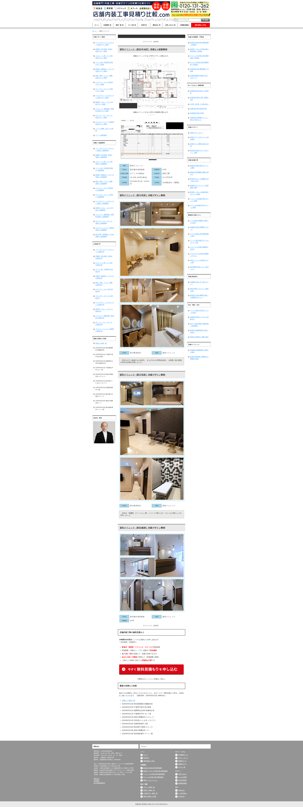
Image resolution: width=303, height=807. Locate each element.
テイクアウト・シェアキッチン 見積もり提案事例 (104, 202)
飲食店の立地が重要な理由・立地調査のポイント (199, 296)
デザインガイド (183, 758)
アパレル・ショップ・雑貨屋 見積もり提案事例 (104, 229)
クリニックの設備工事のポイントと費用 (199, 200)
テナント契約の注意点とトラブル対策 (199, 311)
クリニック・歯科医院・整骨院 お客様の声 (104, 317)
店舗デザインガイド (196, 133)
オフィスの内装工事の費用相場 (153, 777)
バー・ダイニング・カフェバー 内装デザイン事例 (104, 44)
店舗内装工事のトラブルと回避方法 (199, 318)
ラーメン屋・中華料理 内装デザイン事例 (104, 63)
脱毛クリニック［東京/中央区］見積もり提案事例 (143, 49)
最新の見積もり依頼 (149, 796)
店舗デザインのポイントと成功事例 (199, 138)
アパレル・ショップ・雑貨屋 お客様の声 (104, 330)
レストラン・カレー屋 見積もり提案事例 (104, 189)
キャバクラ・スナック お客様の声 (104, 297)
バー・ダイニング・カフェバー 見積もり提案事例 (104, 149)
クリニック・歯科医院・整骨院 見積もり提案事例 (104, 216)
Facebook (181, 796)
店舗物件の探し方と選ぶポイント (199, 283)
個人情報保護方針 (99, 783)
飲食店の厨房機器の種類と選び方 (199, 173)
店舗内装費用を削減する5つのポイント (199, 77)
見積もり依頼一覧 (128, 700)
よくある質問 (182, 777)
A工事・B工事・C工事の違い (199, 104)
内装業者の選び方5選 (197, 113)
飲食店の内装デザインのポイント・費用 (199, 151)
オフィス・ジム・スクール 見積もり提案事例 (103, 222)
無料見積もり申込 (200, 25)
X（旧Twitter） (182, 793)
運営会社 (96, 779)
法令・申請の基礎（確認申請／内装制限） (199, 325)
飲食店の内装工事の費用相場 (152, 768)
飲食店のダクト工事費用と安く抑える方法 (199, 180)
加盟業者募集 (184, 25)
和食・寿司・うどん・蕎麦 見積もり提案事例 (103, 182)
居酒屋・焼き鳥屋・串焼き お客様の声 (103, 257)
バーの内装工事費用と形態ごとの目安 (199, 222)
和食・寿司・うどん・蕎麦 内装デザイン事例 (103, 77)
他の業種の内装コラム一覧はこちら (199, 268)
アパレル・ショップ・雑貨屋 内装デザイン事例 (104, 123)
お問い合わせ (182, 774)
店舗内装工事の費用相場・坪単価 (199, 70)
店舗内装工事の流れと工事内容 (199, 92)
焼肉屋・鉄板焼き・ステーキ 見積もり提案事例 (104, 176)
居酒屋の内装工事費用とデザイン (199, 228)
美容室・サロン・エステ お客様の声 (104, 310)
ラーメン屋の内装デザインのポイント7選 (199, 241)
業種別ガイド (182, 761)
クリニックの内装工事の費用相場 (154, 774)
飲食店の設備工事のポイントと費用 (199, 167)
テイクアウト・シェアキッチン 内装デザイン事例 (104, 96)
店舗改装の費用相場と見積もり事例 (199, 351)
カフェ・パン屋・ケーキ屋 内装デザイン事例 (103, 57)
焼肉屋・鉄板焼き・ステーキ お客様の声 (104, 277)
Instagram (181, 790)
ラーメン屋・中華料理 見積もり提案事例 (104, 169)
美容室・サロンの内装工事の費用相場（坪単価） (199, 50)
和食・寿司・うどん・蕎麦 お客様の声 (103, 284)
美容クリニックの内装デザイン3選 (199, 261)
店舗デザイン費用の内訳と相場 (199, 145)
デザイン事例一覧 (149, 787)
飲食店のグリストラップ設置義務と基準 (199, 186)
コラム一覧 (181, 767)
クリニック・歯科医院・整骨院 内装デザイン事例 (104, 110)
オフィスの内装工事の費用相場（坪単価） (199, 63)
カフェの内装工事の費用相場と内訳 (199, 235)
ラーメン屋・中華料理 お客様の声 (104, 270)
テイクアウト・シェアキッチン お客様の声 (104, 303)
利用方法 (144, 25)
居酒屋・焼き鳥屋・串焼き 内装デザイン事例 (103, 50)
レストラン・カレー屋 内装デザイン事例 (104, 83)
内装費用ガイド (183, 755)
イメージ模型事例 (101, 135)
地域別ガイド (182, 764)
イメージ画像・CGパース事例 (104, 130)
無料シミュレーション (150, 780)
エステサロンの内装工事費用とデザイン (199, 255)
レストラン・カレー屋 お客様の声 (104, 290)
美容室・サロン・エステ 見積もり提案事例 (104, 209)
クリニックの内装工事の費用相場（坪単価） (199, 57)
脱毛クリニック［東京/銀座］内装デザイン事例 (142, 528)
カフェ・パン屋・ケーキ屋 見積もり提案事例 (103, 163)
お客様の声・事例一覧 (150, 793)
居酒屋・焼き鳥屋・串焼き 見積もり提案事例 (103, 156)
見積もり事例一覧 (149, 790)
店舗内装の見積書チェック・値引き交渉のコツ (199, 119)
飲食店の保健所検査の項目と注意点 (199, 331)
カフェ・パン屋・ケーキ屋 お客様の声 (103, 264)
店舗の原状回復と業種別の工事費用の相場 (199, 358)
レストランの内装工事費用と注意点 (199, 248)
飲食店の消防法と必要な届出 (199, 337)
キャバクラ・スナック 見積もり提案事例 (104, 196)
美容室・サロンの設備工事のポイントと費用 (199, 193)
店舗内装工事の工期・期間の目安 (199, 98)
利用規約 (96, 781)
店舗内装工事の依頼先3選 (198, 108)
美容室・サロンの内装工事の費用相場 (155, 771)
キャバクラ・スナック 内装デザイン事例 (104, 90)
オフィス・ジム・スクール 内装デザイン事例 (103, 116)
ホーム (97, 25)
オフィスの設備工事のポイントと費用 (199, 206)
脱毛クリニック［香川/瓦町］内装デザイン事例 (142, 195)
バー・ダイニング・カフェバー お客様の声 (104, 251)
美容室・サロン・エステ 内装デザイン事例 (104, 103)
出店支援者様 (182, 780)
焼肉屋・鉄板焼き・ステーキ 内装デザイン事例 (104, 70)
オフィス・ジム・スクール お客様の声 (103, 323)
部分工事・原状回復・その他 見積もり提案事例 (104, 235)
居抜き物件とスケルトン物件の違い (199, 290)
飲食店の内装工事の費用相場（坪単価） (199, 44)
